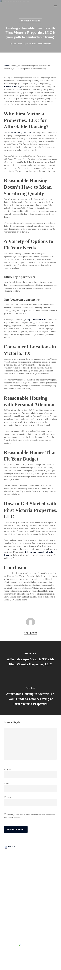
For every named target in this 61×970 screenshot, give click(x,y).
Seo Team (17, 43)
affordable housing (30, 20)
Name (7, 769)
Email (7, 783)
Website (7, 797)
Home (6, 66)
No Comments (44, 43)
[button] (55, 6)
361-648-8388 (32, 945)
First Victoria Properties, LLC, (19, 132)
